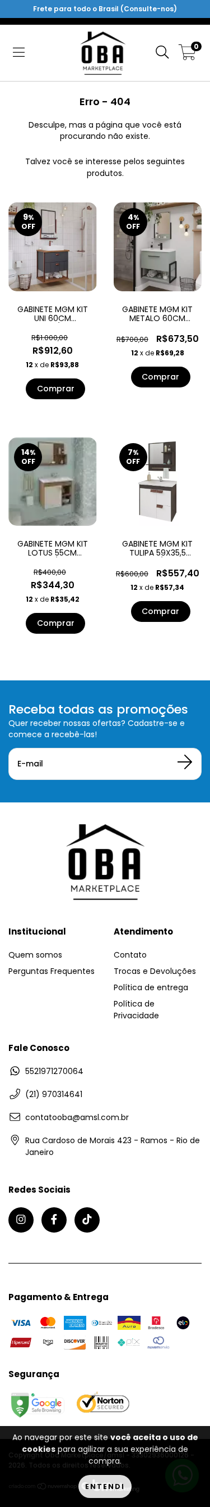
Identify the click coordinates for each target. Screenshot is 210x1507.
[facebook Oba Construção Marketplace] (54, 1220)
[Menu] (18, 53)
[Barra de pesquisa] (162, 53)
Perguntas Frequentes (51, 971)
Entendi (105, 1486)
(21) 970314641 (53, 1094)
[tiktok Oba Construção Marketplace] (87, 1220)
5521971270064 (54, 1071)
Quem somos (35, 954)
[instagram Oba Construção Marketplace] (21, 1220)
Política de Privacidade (136, 1009)
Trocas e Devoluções (155, 971)
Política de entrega (151, 987)
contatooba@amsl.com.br (77, 1117)
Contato (130, 954)
